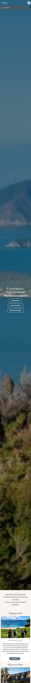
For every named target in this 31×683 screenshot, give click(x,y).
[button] (29, 3)
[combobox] (15, 8)
